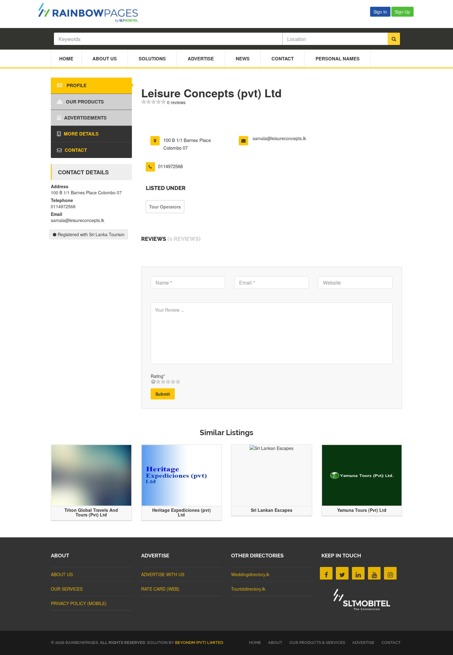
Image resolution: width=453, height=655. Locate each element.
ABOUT (275, 642)
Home (66, 58)
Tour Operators (165, 207)
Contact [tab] (76, 150)
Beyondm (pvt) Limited (199, 642)
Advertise (201, 58)
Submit (162, 394)
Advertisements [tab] (85, 117)
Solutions (152, 58)
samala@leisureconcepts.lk (279, 138)
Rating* (158, 376)
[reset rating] (153, 381)
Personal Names (338, 58)
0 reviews (176, 102)
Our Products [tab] (85, 101)
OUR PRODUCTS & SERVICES (317, 642)
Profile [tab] (76, 85)
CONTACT (391, 642)
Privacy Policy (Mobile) (79, 603)
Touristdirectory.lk (248, 589)
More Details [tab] (81, 133)
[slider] (153, 101)
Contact (282, 58)
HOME (255, 642)
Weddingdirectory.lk (250, 574)
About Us (104, 58)
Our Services (67, 589)
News (243, 58)
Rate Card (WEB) (160, 589)
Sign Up (402, 12)
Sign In (380, 12)
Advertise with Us (162, 574)
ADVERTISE (363, 642)
